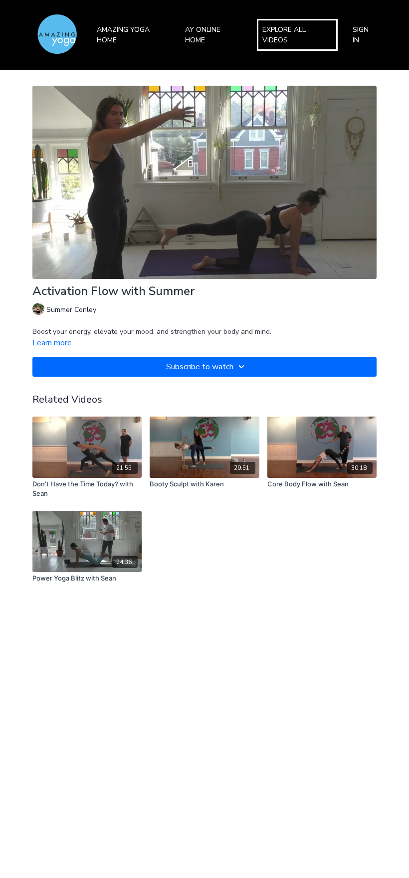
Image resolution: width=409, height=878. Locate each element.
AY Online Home (202, 35)
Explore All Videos (284, 35)
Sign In (361, 35)
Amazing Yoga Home (123, 35)
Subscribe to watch (199, 366)
